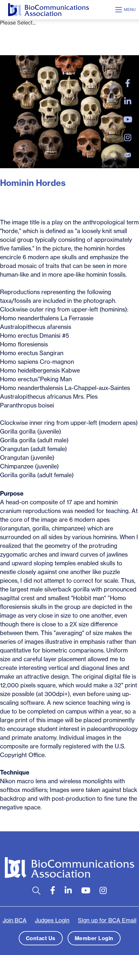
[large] (127, 83)
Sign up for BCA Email (107, 920)
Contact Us (41, 938)
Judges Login (52, 920)
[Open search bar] (36, 891)
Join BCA (15, 920)
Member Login (94, 938)
